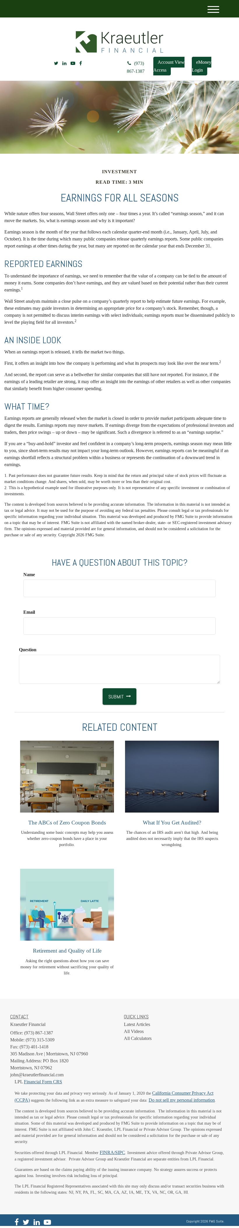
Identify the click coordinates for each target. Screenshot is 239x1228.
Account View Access (168, 66)
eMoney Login (201, 66)
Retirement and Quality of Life (67, 951)
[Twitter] (56, 63)
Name (29, 574)
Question (27, 649)
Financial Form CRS (43, 1081)
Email (29, 612)
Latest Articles (137, 1024)
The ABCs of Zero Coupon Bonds (67, 823)
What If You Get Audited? (172, 823)
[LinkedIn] (64, 63)
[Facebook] (80, 63)
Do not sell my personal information (182, 1100)
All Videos (134, 1031)
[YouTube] (73, 63)
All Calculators (138, 1038)
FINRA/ (107, 1152)
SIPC (120, 1152)
